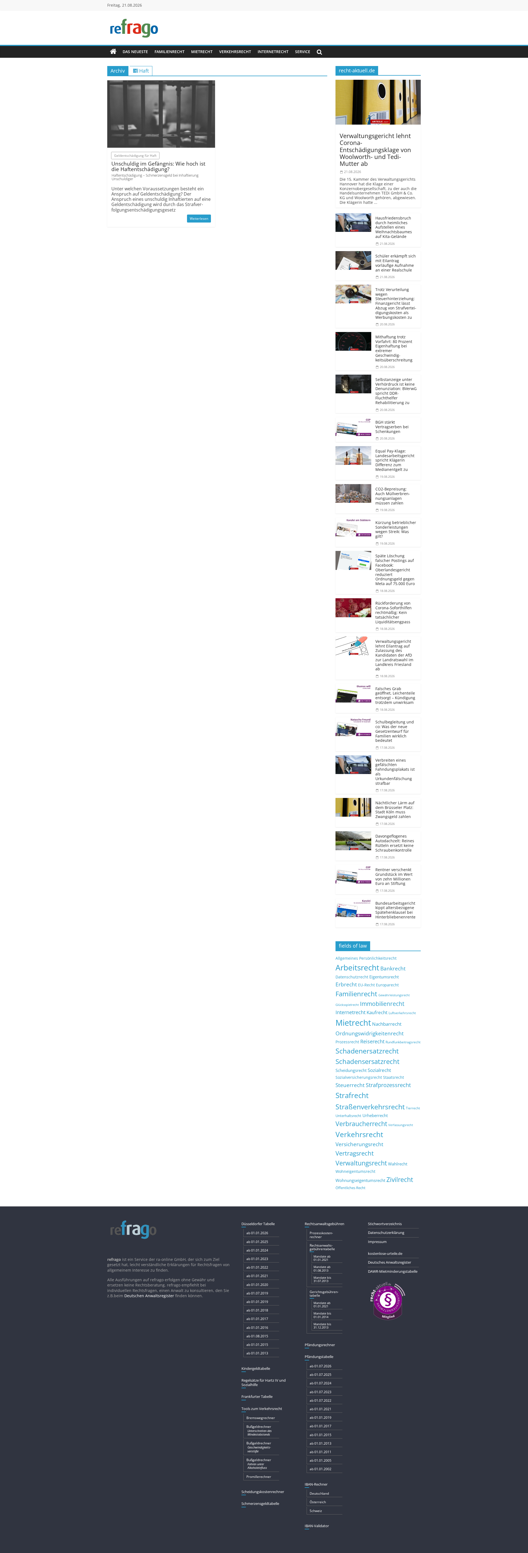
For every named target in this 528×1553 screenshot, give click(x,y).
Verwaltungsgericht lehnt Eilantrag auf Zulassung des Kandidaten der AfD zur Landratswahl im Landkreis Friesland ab (394, 655)
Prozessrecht (347, 1041)
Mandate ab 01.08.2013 (322, 1268)
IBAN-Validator (317, 1525)
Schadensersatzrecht (368, 1061)
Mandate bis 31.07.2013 (322, 1279)
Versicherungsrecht (359, 1144)
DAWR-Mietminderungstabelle (392, 1271)
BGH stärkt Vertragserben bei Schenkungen (392, 426)
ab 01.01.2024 (257, 1250)
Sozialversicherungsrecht (359, 1077)
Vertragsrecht (355, 1153)
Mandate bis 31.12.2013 (322, 1325)
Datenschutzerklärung (386, 1232)
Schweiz (316, 1510)
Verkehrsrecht (235, 51)
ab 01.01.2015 (257, 1344)
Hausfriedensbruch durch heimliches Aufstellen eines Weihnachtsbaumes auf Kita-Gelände (393, 227)
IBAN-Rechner (316, 1484)
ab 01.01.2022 (257, 1267)
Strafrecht (352, 1095)
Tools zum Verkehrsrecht (261, 1408)
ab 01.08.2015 (257, 1336)
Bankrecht (393, 968)
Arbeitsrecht (357, 967)
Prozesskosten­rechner (321, 1235)
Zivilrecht (399, 1179)
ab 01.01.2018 (257, 1310)
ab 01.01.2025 (257, 1241)
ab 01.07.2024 (320, 1383)
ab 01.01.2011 (320, 1452)
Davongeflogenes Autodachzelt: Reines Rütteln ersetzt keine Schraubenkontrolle (394, 842)
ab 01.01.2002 (320, 1469)
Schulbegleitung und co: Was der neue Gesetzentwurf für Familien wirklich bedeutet (394, 731)
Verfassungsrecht (400, 1125)
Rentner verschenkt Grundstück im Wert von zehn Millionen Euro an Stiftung (394, 876)
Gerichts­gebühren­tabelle (324, 1293)
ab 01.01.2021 (257, 1276)
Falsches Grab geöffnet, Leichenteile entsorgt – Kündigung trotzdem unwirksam (395, 695)
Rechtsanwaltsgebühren (324, 1223)
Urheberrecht (375, 1115)
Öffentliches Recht (350, 1188)
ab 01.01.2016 (257, 1327)
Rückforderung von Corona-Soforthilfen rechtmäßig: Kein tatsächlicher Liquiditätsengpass (393, 612)
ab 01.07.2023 (320, 1392)
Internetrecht (273, 51)
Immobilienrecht (382, 1004)
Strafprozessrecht (388, 1085)
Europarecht (387, 985)
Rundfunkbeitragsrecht (403, 1042)
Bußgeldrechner (259, 1430)
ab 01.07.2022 (320, 1400)
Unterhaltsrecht (348, 1115)
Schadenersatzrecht (367, 1050)
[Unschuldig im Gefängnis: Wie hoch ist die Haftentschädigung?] (161, 84)
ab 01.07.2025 (320, 1374)
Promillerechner (258, 1476)
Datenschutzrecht (352, 976)
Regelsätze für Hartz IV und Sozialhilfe (263, 1382)
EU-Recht (366, 985)
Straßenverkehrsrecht (370, 1106)
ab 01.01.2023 (257, 1258)
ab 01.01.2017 (257, 1318)
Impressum (377, 1241)
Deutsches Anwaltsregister (389, 1262)
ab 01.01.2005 (320, 1460)
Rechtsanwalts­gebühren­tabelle (322, 1247)
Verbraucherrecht (361, 1124)
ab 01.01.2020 (257, 1284)
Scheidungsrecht (351, 1070)
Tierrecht (413, 1108)
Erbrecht (346, 984)
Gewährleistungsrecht (394, 995)
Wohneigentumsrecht (355, 1171)
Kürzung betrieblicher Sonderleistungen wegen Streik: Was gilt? (395, 529)
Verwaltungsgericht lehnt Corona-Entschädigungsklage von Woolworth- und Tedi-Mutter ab (375, 149)
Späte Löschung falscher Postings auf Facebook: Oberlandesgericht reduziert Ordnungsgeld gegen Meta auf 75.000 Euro (395, 569)
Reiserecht (372, 1041)
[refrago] (113, 51)
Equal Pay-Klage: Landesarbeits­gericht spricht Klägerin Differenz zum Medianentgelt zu (394, 460)
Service (302, 51)
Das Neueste (135, 51)
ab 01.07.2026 (320, 1366)
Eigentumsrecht (384, 976)
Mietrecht (202, 51)
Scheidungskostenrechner (262, 1491)
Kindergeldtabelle (255, 1368)
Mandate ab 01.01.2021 (322, 1258)
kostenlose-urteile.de (385, 1253)
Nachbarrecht (387, 1024)
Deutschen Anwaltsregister (149, 1295)
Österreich (318, 1502)
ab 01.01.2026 (257, 1233)
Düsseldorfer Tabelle (258, 1223)
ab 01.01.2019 (257, 1301)
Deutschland (319, 1493)
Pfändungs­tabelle (319, 1356)
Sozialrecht (379, 1070)
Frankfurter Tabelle (257, 1396)
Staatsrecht (393, 1077)
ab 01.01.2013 (257, 1353)
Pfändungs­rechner (320, 1344)
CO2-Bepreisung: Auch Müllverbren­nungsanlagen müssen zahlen (392, 495)
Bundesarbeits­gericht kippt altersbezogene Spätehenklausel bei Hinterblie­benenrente (395, 910)
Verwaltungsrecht (361, 1163)
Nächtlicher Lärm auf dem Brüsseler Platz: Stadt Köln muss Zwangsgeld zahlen (394, 809)
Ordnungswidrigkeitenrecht (370, 1033)
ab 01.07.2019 (257, 1293)
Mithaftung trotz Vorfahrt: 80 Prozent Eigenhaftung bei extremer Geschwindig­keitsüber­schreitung (394, 348)
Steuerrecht (350, 1085)
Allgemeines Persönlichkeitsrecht (366, 958)
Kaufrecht (377, 1012)
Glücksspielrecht (347, 1005)
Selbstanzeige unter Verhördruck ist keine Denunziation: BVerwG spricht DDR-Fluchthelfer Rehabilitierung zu (396, 391)
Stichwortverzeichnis (385, 1223)
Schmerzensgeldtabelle (260, 1503)
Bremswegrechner (260, 1417)
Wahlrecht (397, 1164)
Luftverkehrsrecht (402, 1013)
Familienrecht (170, 51)
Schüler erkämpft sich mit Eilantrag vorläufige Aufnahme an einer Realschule (395, 262)
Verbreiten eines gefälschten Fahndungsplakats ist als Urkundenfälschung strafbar (395, 772)
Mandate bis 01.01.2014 (322, 1315)
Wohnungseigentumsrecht (360, 1180)
